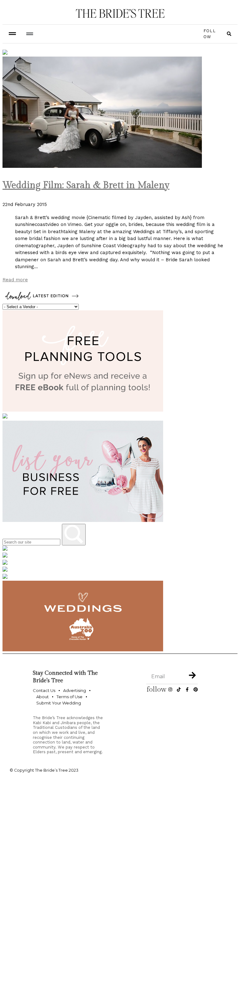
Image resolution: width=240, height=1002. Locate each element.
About (42, 696)
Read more (15, 280)
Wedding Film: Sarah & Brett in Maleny (85, 185)
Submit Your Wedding (58, 702)
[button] (29, 34)
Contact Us (44, 690)
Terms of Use (69, 696)
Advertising (74, 690)
